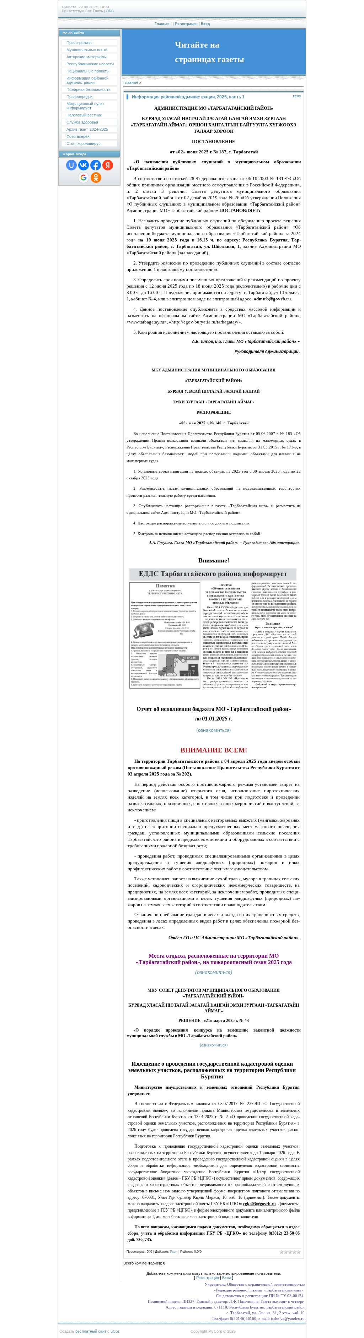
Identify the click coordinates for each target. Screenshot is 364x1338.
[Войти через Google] (83, 177)
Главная (162, 24)
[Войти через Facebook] (95, 165)
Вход (205, 24)
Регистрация (186, 24)
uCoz (115, 1331)
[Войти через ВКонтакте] (83, 165)
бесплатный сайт (90, 1331)
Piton (173, 1251)
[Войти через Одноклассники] (96, 177)
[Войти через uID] (71, 165)
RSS (110, 11)
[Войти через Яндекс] (107, 165)
